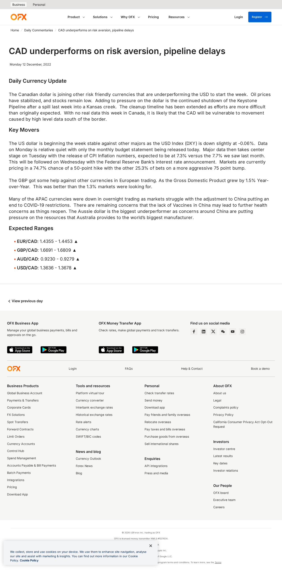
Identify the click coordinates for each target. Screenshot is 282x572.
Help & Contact (192, 368)
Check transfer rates (159, 393)
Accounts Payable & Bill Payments (31, 465)
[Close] (151, 546)
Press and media (156, 473)
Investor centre (224, 449)
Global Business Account (24, 393)
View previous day (27, 301)
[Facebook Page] (193, 331)
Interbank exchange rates (94, 407)
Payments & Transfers (23, 400)
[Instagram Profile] (242, 331)
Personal (39, 4)
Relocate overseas (158, 422)
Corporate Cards (19, 407)
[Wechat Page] (222, 331)
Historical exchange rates (94, 414)
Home (15, 30)
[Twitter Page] (213, 331)
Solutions (100, 17)
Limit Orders (15, 436)
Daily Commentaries (38, 30)
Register (257, 17)
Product (74, 17)
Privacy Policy (223, 414)
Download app (155, 407)
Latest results (223, 456)
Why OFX (128, 17)
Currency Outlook (88, 458)
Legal (217, 400)
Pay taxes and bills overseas (165, 429)
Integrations (15, 480)
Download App (17, 494)
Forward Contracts (20, 429)
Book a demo (260, 368)
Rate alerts (83, 422)
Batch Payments (19, 472)
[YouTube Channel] (232, 331)
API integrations (156, 466)
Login (73, 368)
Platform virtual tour (90, 393)
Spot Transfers (17, 422)
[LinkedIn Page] (203, 331)
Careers (218, 507)
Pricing (153, 17)
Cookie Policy (29, 560)
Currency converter (90, 400)
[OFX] (18, 17)
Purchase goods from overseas (167, 436)
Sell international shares (161, 444)
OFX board (220, 493)
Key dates (220, 463)
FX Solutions (16, 414)
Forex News (84, 466)
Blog (79, 473)
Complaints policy (225, 407)
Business (18, 4)
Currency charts (87, 429)
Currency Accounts (21, 444)
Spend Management (21, 458)
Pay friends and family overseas (167, 414)
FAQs (129, 368)
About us (219, 393)
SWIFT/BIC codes (88, 436)
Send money (153, 400)
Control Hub (15, 451)
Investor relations (225, 470)
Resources (177, 17)
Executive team (224, 500)
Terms (218, 562)
